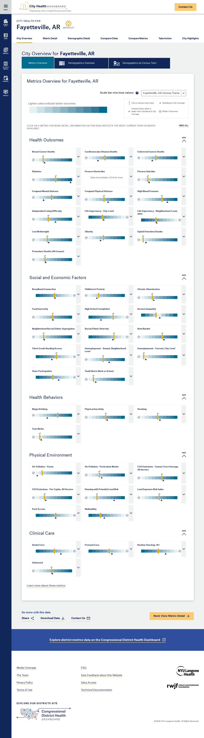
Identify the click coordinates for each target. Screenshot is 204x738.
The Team (23, 675)
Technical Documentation (96, 690)
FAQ (83, 668)
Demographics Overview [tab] (81, 63)
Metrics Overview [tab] (38, 63)
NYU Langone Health (187, 671)
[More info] (137, 93)
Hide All (184, 126)
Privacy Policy (25, 682)
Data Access (88, 682)
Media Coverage (26, 668)
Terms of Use (24, 690)
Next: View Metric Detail (169, 616)
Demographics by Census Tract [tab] (139, 63)
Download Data (50, 618)
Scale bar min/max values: (117, 93)
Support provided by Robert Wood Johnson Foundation (183, 686)
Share (25, 618)
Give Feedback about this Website (101, 675)
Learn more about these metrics (46, 585)
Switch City (68, 28)
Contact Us (185, 7)
